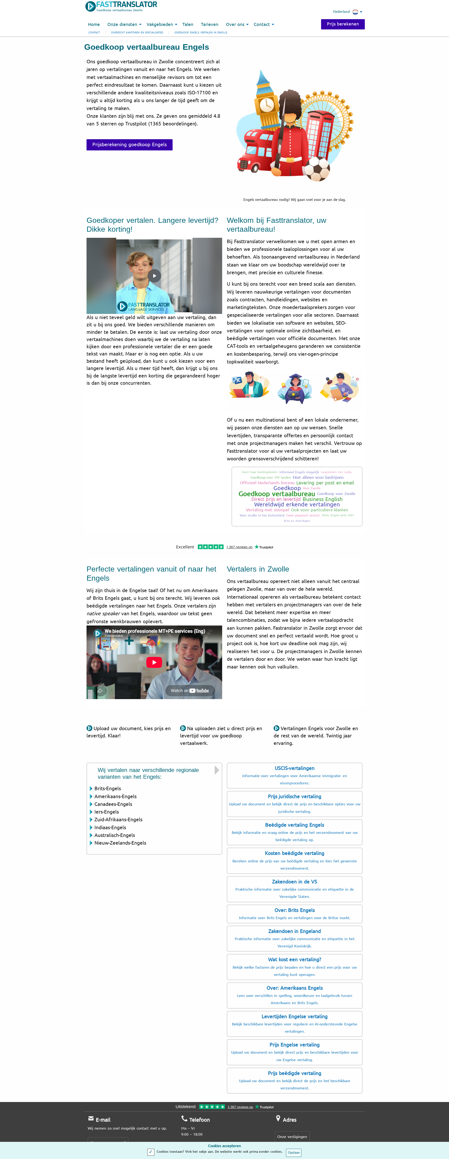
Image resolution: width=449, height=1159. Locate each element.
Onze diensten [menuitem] (122, 24)
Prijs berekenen (343, 24)
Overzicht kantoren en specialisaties (137, 32)
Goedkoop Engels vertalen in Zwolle (200, 32)
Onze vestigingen (292, 1137)
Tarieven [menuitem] (209, 24)
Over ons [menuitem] (235, 24)
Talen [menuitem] (187, 24)
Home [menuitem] (94, 24)
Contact (94, 32)
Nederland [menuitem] (341, 12)
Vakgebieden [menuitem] (160, 24)
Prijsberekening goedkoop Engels (129, 144)
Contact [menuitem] (262, 24)
